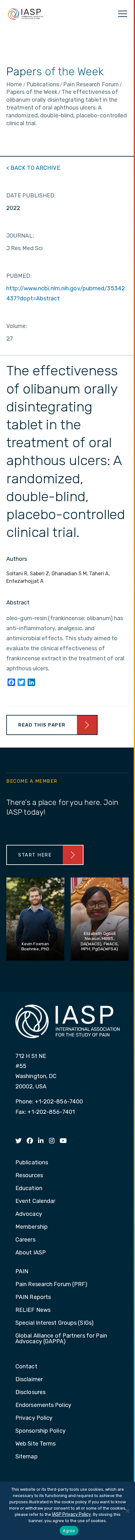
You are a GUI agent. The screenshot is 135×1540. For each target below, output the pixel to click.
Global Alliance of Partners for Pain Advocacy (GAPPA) (61, 1339)
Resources (29, 1175)
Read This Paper (42, 725)
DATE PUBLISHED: (31, 195)
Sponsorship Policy (40, 1431)
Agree (69, 1530)
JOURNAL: (20, 235)
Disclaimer (29, 1379)
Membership (31, 1227)
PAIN (21, 1272)
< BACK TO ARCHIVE (33, 167)
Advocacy (28, 1214)
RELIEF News (33, 1310)
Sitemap (26, 1457)
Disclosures (30, 1392)
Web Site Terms (35, 1444)
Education (28, 1188)
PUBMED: (19, 275)
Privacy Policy (33, 1418)
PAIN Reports (33, 1297)
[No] (127, 1511)
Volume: (16, 326)
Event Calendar (35, 1201)
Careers (25, 1240)
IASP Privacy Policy (71, 1514)
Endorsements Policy (43, 1405)
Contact (26, 1367)
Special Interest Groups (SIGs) (54, 1323)
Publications (31, 1163)
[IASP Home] (25, 13)
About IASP (30, 1253)
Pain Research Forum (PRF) (51, 1284)
